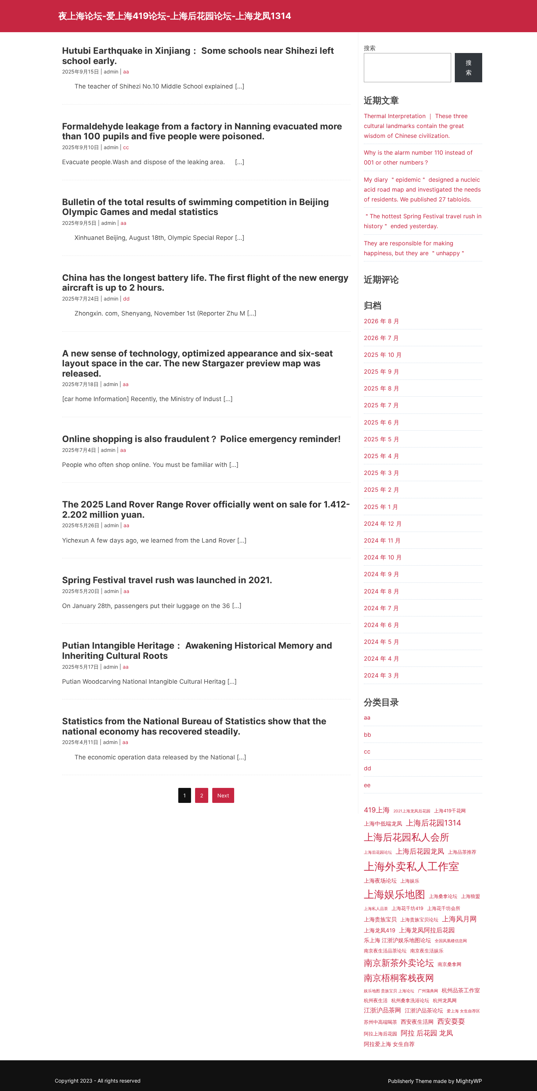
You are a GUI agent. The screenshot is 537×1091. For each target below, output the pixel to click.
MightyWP (469, 1080)
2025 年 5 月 (381, 439)
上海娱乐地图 (394, 894)
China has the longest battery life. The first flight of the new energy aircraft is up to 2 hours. (205, 282)
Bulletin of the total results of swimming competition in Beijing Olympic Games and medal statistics (195, 207)
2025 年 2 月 (381, 489)
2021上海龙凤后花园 (411, 811)
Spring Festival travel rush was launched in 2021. (167, 580)
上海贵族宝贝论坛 (419, 919)
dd (126, 298)
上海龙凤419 (379, 930)
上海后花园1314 (433, 822)
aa (126, 71)
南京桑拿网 (449, 964)
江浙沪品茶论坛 (424, 1010)
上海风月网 (459, 919)
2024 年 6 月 (381, 624)
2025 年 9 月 (381, 371)
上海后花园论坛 (378, 852)
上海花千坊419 (407, 908)
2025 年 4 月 (381, 456)
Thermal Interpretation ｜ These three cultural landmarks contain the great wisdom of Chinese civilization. (416, 125)
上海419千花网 (450, 810)
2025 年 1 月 (381, 506)
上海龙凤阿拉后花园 (427, 930)
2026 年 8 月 (381, 321)
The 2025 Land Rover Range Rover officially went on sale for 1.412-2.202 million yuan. (206, 509)
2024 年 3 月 (381, 675)
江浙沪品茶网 (382, 1010)
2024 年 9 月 (381, 574)
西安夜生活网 (417, 1022)
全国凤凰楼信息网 (451, 941)
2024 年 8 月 (381, 591)
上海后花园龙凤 (420, 851)
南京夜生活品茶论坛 (385, 951)
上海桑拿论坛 (443, 896)
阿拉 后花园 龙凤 (427, 1033)
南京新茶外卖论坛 (399, 963)
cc (126, 147)
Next (223, 795)
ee (367, 785)
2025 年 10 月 (383, 354)
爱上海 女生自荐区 (463, 1011)
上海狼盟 (470, 896)
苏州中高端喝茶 (380, 1022)
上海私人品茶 (376, 908)
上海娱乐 (409, 881)
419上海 (377, 810)
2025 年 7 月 (381, 405)
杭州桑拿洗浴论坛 (410, 1000)
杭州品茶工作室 (461, 990)
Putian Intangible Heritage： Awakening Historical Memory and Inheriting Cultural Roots (197, 650)
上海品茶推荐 (462, 852)
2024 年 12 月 (383, 523)
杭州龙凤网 (445, 1000)
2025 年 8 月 (381, 388)
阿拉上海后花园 (380, 1034)
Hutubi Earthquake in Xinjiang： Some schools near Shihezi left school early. (198, 55)
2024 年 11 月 (382, 540)
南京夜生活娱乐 (426, 951)
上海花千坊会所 (443, 908)
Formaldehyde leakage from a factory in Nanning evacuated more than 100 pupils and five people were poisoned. (202, 131)
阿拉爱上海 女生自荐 (389, 1044)
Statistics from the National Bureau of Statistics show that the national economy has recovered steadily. (194, 726)
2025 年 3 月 (381, 472)
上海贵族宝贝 (380, 919)
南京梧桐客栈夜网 (399, 978)
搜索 (370, 48)
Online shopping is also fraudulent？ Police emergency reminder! (201, 439)
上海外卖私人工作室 (411, 866)
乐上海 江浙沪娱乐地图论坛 (397, 940)
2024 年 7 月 (381, 608)
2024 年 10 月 (383, 557)
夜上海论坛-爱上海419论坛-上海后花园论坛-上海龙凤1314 (174, 16)
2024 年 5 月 (381, 641)
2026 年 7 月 (381, 337)
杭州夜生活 (376, 1000)
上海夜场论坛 (380, 880)
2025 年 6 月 (381, 422)
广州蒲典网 (428, 991)
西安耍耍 (451, 1021)
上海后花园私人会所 (406, 837)
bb (367, 734)
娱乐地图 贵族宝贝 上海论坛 (389, 991)
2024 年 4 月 (381, 658)
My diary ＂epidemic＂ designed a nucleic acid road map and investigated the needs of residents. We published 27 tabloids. (422, 189)
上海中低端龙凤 (383, 823)
